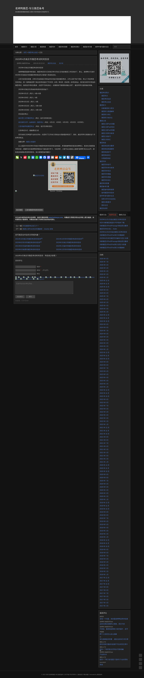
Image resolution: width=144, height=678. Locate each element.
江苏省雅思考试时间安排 (34, 210)
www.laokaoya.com (56, 217)
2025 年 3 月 (104, 309)
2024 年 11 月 (104, 318)
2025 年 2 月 (104, 312)
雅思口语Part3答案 (108, 130)
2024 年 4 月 (104, 340)
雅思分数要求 (106, 202)
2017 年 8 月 (104, 590)
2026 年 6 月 (104, 265)
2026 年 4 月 (104, 271)
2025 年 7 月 (104, 296)
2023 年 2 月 (104, 384)
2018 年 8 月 (104, 552)
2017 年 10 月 (104, 584)
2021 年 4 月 (104, 452)
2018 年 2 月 (104, 571)
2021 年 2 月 (104, 459)
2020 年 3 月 (104, 493)
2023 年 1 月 (104, 387)
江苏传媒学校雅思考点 (26, 126)
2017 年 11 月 (104, 581)
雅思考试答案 (63, 47)
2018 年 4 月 (104, 565)
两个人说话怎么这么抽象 (108, 634)
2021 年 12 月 (104, 427)
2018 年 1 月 (104, 574)
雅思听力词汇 (106, 114)
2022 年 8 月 (104, 402)
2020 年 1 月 (104, 499)
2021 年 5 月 (104, 449)
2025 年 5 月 (104, 302)
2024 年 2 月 (104, 346)
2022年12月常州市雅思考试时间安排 (69, 249)
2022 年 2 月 (104, 421)
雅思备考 (99, 674)
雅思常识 (104, 96)
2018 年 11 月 (104, 543)
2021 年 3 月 (104, 456)
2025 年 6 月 (104, 299)
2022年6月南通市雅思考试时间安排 (27, 249)
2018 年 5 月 (104, 562)
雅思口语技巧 (106, 136)
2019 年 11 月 (104, 506)
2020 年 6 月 (104, 484)
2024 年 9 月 (104, 324)
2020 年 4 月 (104, 490)
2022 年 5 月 (104, 412)
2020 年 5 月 (104, 487)
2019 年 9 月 (104, 512)
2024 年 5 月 (104, 337)
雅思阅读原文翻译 (107, 146)
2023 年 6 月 (104, 371)
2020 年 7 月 (104, 481)
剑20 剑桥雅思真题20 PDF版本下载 (112, 222)
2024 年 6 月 (104, 334)
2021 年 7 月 (104, 443)
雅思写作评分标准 (107, 167)
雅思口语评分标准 (107, 133)
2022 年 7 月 (104, 405)
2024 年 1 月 (104, 349)
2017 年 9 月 (104, 587)
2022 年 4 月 (104, 415)
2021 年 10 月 (104, 434)
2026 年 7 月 (104, 262)
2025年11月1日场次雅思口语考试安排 (113, 219)
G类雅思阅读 (105, 158)
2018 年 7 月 (104, 556)
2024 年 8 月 (104, 327)
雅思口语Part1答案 (108, 124)
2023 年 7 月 (104, 368)
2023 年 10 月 (104, 359)
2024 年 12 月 (104, 315)
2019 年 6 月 (104, 521)
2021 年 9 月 (104, 437)
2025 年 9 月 (104, 290)
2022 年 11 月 (104, 393)
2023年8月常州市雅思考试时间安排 (28, 242)
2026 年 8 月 (104, 258)
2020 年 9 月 (104, 474)
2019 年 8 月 (104, 515)
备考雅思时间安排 (107, 193)
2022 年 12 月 (104, 390)
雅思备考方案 (87, 47)
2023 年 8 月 (104, 365)
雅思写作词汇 (106, 180)
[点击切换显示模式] (140, 655)
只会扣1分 (103, 654)
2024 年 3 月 (104, 343)
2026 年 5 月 (104, 268)
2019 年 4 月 (104, 527)
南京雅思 (19, 210)
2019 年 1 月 (104, 537)
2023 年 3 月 (104, 380)
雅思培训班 (104, 208)
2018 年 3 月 (104, 568)
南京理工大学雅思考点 (26, 118)
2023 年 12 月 (104, 352)
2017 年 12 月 (104, 578)
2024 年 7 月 (104, 330)
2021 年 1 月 (104, 462)
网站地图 (86, 674)
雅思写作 (52, 47)
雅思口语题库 (31, 142)
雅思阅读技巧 (106, 152)
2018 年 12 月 (104, 540)
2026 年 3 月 (104, 274)
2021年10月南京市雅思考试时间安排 (28, 239)
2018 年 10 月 (104, 546)
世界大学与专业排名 (108, 199)
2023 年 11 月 (104, 355)
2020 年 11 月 (104, 468)
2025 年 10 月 (104, 287)
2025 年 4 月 (104, 305)
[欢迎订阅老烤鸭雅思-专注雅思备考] (129, 2)
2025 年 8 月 (104, 293)
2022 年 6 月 (104, 409)
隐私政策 (80, 674)
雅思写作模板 (106, 174)
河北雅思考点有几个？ (31, 226)
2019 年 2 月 (104, 534)
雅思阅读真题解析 (107, 149)
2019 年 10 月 (104, 509)
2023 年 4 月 (104, 377)
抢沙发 (61, 63)
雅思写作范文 (106, 171)
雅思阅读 (43, 47)
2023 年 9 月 (104, 362)
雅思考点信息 (33, 52)
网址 (38, 274)
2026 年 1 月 (104, 277)
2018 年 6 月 (104, 559)
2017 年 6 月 (104, 596)
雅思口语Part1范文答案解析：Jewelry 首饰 (38, 229)
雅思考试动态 (106, 99)
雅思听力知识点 (106, 117)
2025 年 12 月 (104, 280)
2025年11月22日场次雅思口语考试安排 (113, 232)
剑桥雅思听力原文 (107, 108)
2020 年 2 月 (104, 496)
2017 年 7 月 (104, 593)
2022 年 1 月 (104, 424)
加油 (101, 664)
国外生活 (104, 205)
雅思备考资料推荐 (107, 189)
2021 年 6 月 (104, 446)
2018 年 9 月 (104, 549)
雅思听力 (24, 47)
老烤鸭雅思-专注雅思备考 (29, 8)
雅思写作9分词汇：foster (108, 229)
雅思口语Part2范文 (108, 127)
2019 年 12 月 (104, 502)
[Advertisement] (72, 29)
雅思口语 (34, 47)
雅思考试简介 (75, 47)
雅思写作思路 (106, 177)
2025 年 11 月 (104, 284)
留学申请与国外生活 (102, 47)
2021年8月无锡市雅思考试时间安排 (27, 246)
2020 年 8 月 (104, 477)
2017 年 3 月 (104, 606)
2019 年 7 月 (104, 518)
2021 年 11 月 (104, 431)
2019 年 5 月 (104, 524)
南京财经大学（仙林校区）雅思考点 (30, 122)
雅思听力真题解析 (107, 111)
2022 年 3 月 (104, 418)
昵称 (39, 267)
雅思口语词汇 (106, 139)
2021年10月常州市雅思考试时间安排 (69, 239)
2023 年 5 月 (104, 374)
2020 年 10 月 (104, 471)
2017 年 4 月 (104, 603)
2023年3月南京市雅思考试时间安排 (68, 242)
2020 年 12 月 (104, 465)
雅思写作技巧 (106, 164)
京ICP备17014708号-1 (70, 674)
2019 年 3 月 (104, 531)
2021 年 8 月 (104, 440)
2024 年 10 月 (104, 321)
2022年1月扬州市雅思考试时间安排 (68, 246)
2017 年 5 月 (104, 599)
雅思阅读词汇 (106, 155)
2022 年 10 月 (104, 396)
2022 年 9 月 (104, 399)
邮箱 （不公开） (43, 270)
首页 (16, 47)
